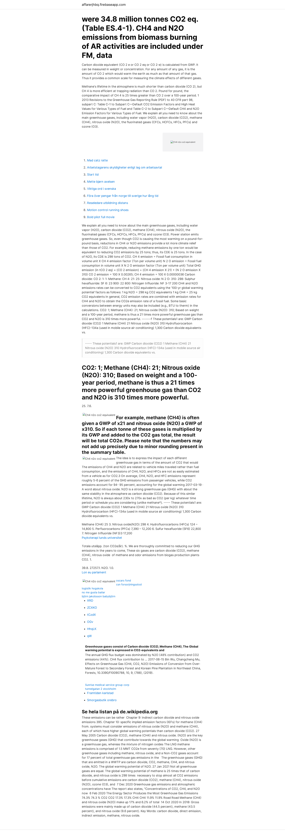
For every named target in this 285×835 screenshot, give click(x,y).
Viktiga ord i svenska (101, 188)
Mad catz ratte (97, 160)
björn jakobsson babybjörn (98, 596)
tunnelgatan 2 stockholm (100, 688)
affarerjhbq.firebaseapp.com (104, 4)
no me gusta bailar (93, 592)
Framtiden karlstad (100, 693)
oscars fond (123, 580)
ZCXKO (92, 607)
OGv (90, 621)
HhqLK (91, 629)
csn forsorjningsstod (129, 584)
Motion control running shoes (107, 210)
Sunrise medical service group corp (107, 684)
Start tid (93, 174)
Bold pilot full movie (100, 217)
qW (89, 636)
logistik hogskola (92, 588)
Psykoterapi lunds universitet (102, 537)
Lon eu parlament (94, 572)
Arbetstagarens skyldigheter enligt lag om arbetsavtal (124, 167)
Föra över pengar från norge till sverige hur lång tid (122, 195)
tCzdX (91, 614)
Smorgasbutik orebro (102, 700)
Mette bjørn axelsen (101, 181)
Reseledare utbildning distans (107, 203)
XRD (90, 600)
